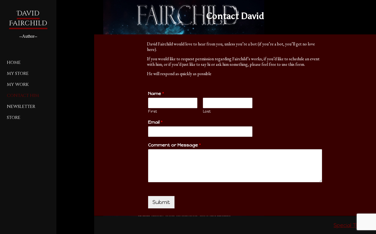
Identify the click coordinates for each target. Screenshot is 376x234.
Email (155, 122)
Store (13, 118)
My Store (18, 73)
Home (14, 62)
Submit (161, 202)
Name (156, 93)
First (152, 111)
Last (207, 111)
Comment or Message (174, 145)
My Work (18, 84)
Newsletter (21, 107)
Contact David (235, 15)
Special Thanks (353, 225)
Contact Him (23, 95)
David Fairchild (28, 18)
